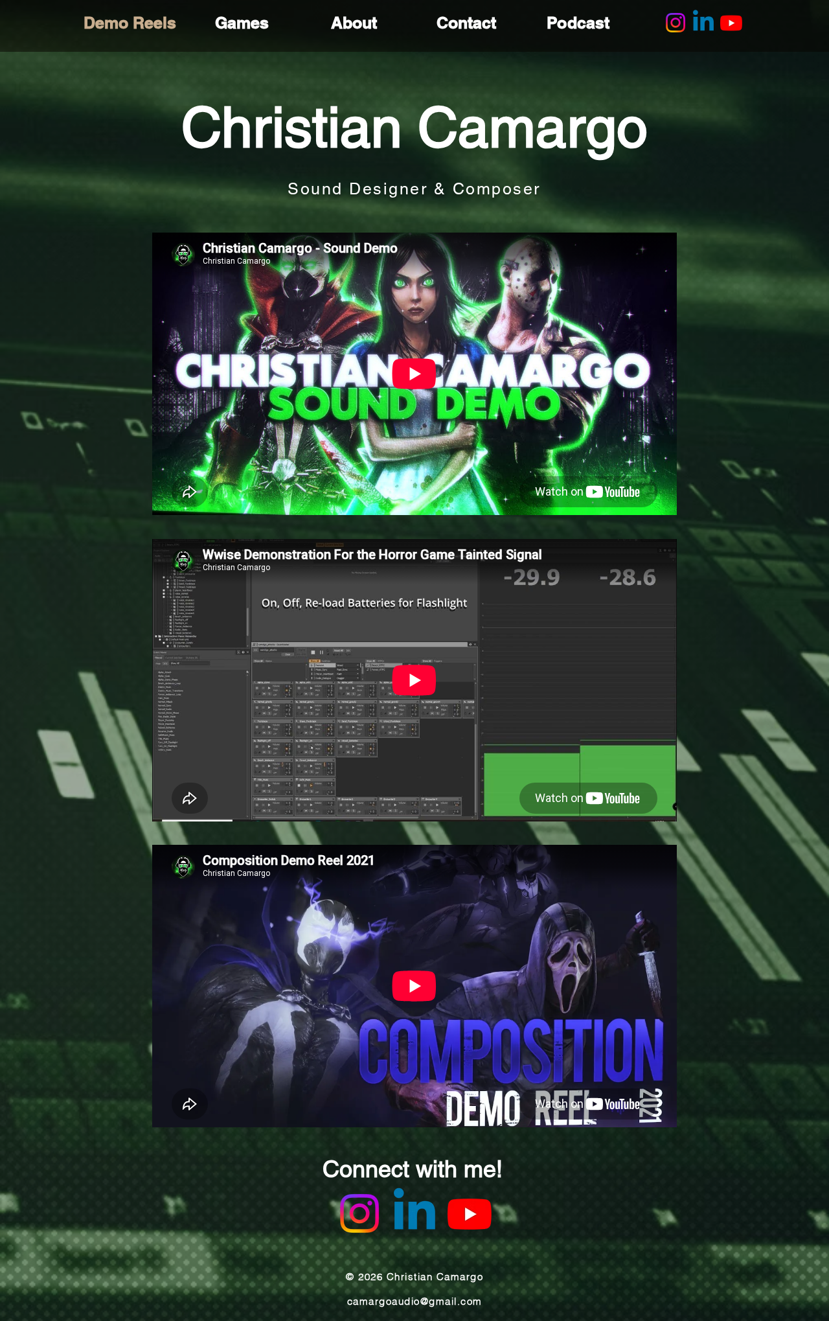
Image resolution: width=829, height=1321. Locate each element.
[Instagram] (675, 23)
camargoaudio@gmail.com (415, 1301)
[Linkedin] (703, 23)
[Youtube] (731, 23)
